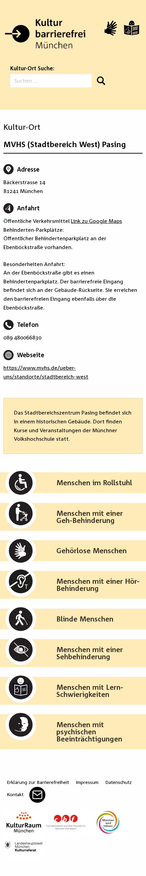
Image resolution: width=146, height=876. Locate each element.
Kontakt (15, 794)
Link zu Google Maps (96, 220)
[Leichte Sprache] (131, 27)
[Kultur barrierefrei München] (45, 34)
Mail (37, 794)
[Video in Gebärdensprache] (110, 28)
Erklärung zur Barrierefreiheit (38, 782)
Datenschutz (118, 782)
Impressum (87, 782)
